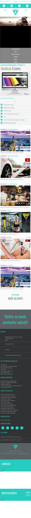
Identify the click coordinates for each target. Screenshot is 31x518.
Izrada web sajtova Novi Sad (8, 411)
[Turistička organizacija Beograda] (16, 141)
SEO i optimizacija (5, 372)
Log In (5, 10)
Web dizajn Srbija (5, 402)
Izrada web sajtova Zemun (8, 408)
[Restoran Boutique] (16, 195)
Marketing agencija (6, 384)
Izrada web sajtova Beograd (8, 413)
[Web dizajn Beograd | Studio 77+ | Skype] (17, 427)
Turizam (15, 57)
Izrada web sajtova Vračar (7, 394)
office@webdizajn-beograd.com (13, 355)
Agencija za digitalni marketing (8, 382)
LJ (2, 440)
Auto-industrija (15, 49)
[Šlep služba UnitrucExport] (16, 167)
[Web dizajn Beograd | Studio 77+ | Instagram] (12, 427)
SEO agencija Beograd (6, 368)
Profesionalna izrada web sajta (9, 366)
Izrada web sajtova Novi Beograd (9, 410)
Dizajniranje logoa (5, 420)
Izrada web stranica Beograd (8, 405)
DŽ (9, 437)
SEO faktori (3, 364)
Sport (15, 51)
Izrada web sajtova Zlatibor (8, 400)
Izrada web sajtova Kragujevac (9, 397)
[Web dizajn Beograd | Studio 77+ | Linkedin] (21, 427)
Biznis (15, 59)
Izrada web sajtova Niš (6, 403)
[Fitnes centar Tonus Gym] (16, 222)
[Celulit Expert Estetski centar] (16, 249)
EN (27, 6)
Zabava (15, 62)
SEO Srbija (3, 369)
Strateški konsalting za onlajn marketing (11, 385)
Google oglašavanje (6, 387)
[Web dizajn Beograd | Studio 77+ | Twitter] (7, 427)
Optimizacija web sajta (6, 374)
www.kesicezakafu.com (7, 98)
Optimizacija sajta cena (7, 371)
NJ (7, 440)
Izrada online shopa (6, 399)
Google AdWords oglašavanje (8, 381)
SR (19, 6)
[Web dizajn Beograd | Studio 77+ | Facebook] (2, 427)
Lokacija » (7, 349)
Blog (26, 10)
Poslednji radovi (12, 129)
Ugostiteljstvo (15, 54)
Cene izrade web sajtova (7, 407)
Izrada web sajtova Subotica (8, 396)
